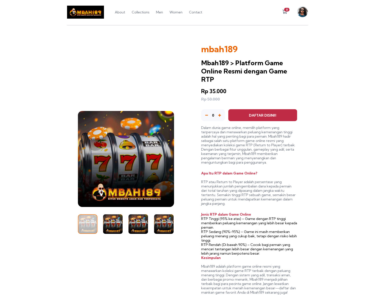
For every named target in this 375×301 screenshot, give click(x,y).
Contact (195, 12)
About (120, 12)
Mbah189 (275, 136)
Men (159, 12)
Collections (141, 12)
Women (176, 12)
